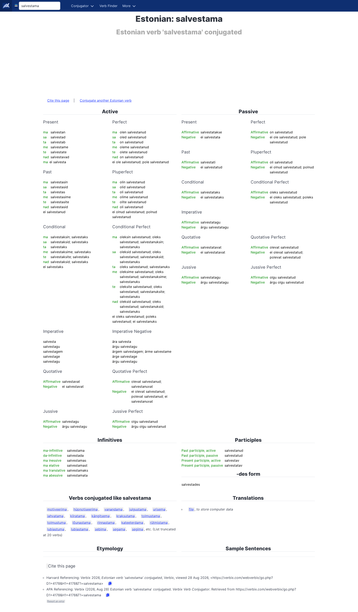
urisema (159, 509)
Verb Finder (108, 6)
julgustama (137, 509)
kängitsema (101, 516)
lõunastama (82, 522)
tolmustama (151, 516)
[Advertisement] (167, 65)
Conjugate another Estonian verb (106, 100)
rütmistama (159, 522)
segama (119, 529)
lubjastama (79, 529)
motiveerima (57, 509)
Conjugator (80, 6)
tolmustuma (56, 522)
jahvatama (55, 516)
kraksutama (125, 516)
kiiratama (77, 516)
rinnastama (106, 522)
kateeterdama (132, 522)
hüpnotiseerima (86, 509)
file (191, 509)
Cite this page (58, 100)
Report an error (55, 601)
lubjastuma (55, 529)
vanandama (113, 509)
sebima (100, 529)
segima (137, 529)
